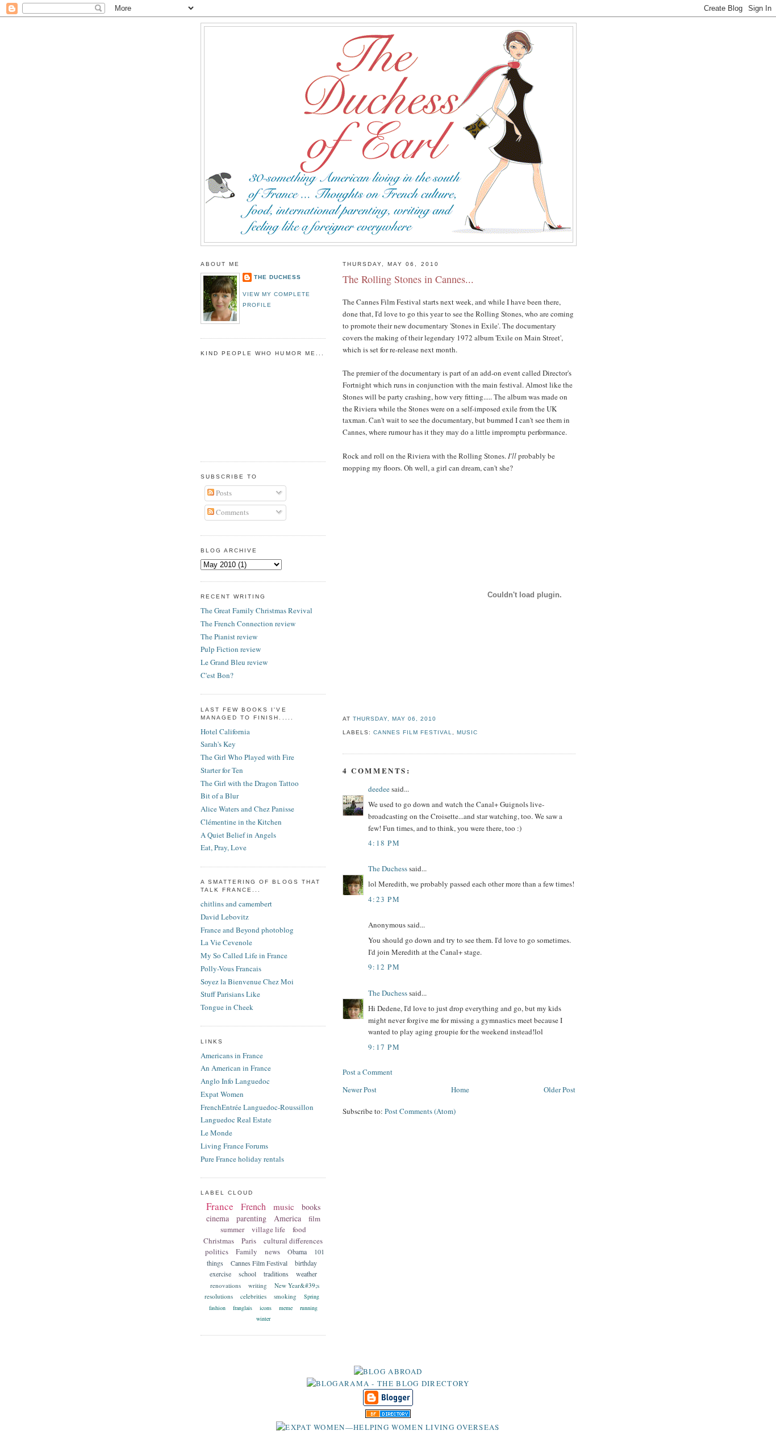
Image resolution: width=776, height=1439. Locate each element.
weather (306, 1273)
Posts (223, 493)
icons (266, 1308)
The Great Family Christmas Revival (256, 610)
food (299, 1229)
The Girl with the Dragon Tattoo (250, 783)
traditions (276, 1273)
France (219, 1206)
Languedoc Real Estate (236, 1119)
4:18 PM (384, 843)
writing (257, 1285)
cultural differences (293, 1241)
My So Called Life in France (244, 955)
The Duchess (387, 868)
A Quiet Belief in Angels (238, 835)
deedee (379, 789)
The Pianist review (229, 636)
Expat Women (222, 1094)
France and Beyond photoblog (247, 930)
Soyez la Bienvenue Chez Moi (247, 981)
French (253, 1206)
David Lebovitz (225, 917)
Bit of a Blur (220, 796)
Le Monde (216, 1133)
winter (263, 1318)
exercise (220, 1273)
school (247, 1273)
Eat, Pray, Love (224, 847)
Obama (297, 1251)
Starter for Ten (222, 770)
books (311, 1206)
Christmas (218, 1241)
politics (216, 1251)
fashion (217, 1308)
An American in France (236, 1068)
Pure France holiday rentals (242, 1159)
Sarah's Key (218, 744)
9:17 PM (384, 1047)
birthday (306, 1262)
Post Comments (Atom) (420, 1111)
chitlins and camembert (236, 904)
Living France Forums (234, 1146)
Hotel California (225, 731)
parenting (251, 1218)
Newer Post (360, 1089)
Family (246, 1251)
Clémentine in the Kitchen (241, 822)
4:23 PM (384, 899)
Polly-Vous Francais (231, 968)
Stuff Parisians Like (230, 994)
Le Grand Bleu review (234, 662)
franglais (242, 1308)
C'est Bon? (217, 675)
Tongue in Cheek (227, 1007)
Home (460, 1089)
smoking (285, 1296)
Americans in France (232, 1055)
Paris (248, 1241)
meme (286, 1308)
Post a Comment (368, 1072)
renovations (225, 1285)
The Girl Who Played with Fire (247, 757)
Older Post (559, 1089)
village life (268, 1229)
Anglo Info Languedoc (235, 1081)
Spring (311, 1296)
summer (232, 1229)
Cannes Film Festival (412, 732)
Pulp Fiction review (231, 649)
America (287, 1218)
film (314, 1218)
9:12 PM (384, 967)
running (309, 1308)
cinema (217, 1218)
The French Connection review (248, 623)
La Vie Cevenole (226, 942)
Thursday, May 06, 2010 (394, 719)
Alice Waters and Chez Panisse (247, 809)
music (467, 732)
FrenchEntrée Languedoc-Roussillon (257, 1107)
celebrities (253, 1296)
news (272, 1251)
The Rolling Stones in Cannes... (408, 279)
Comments (231, 512)
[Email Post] (440, 719)
